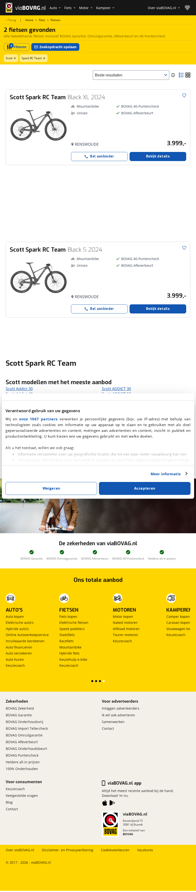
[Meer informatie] (173, 75)
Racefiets (66, 641)
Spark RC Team (32, 58)
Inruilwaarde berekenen (25, 641)
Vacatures (145, 850)
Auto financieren (19, 647)
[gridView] (187, 75)
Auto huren (15, 659)
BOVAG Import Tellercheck (27, 728)
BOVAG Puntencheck (22, 755)
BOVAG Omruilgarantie (24, 735)
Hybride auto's (17, 628)
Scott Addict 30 (19, 388)
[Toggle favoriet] (184, 95)
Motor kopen (123, 616)
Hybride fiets (69, 653)
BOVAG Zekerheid (20, 708)
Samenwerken (113, 721)
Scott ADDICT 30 (116, 388)
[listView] (181, 75)
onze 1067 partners (38, 419)
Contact (108, 728)
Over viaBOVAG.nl (20, 850)
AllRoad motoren (126, 628)
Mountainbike (70, 647)
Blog (9, 802)
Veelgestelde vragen (22, 795)
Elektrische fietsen (73, 622)
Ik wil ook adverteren (118, 715)
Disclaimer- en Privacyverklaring (67, 850)
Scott (9, 58)
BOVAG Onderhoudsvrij (24, 721)
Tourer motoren (125, 634)
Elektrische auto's (20, 622)
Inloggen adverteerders (120, 708)
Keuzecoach (15, 665)
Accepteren (144, 488)
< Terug (11, 20)
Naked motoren (125, 622)
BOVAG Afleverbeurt (22, 742)
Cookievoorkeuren (115, 850)
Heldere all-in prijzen (23, 762)
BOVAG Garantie (19, 715)
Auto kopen (15, 616)
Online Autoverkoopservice (27, 634)
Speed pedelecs (72, 628)
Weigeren (51, 488)
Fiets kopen (68, 616)
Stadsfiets (67, 634)
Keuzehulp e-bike (73, 659)
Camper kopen (178, 616)
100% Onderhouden (22, 768)
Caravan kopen (178, 622)
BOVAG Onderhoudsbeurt (26, 748)
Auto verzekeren (19, 653)
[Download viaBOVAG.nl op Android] (112, 804)
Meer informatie (166, 473)
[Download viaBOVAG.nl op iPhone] (105, 804)
